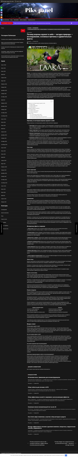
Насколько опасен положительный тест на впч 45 (42, 407)
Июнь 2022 (3, 192)
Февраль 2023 (4, 166)
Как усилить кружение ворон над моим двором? (39, 116)
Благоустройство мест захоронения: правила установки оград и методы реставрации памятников (12, 56)
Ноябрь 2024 (3, 109)
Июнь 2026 (3, 71)
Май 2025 (3, 99)
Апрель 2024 (3, 131)
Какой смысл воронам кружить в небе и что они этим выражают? (42, 117)
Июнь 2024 (3, 125)
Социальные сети (31, 19)
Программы (16, 19)
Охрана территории (33, 105)
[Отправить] (1, 20)
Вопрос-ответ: (31, 113)
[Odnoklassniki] (1, 17)
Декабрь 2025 (4, 90)
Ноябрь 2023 (3, 138)
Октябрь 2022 (4, 179)
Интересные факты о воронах (33, 108)
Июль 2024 (3, 122)
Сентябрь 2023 (4, 144)
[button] (51, 101)
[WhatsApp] (1, 7)
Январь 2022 (3, 201)
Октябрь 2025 (4, 96)
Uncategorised (29, 32)
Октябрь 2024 (4, 112)
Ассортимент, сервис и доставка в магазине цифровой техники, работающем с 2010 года (12, 52)
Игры (11, 19)
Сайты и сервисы (23, 19)
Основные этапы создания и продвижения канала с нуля (12, 39)
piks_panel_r (29, 41)
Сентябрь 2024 (4, 115)
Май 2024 (3, 128)
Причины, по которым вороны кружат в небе (36, 103)
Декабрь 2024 (4, 106)
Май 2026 (3, 74)
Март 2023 (3, 163)
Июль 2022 (3, 189)
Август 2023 (3, 147)
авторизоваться (47, 369)
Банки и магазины (5, 19)
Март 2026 (3, 80)
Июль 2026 (3, 68)
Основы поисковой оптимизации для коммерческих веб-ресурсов (12, 47)
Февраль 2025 (4, 103)
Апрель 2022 (3, 198)
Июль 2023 (3, 150)
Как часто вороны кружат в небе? (37, 115)
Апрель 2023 (3, 160)
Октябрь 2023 (4, 141)
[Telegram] (1, 10)
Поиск (2, 28)
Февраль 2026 (4, 84)
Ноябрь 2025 (3, 93)
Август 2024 (3, 119)
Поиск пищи (32, 104)
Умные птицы (32, 109)
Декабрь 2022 (4, 173)
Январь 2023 (3, 170)
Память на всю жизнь (34, 110)
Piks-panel (39, 10)
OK (65, 455)
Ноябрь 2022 (3, 176)
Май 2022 (3, 195)
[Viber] (1, 12)
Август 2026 (3, 64)
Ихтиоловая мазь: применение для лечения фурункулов (44, 377)
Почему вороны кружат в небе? (37, 114)
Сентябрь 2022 (4, 182)
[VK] (1, 15)
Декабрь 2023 (4, 135)
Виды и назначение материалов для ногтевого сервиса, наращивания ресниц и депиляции (12, 43)
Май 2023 (3, 157)
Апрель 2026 (3, 77)
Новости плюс (4, 219)
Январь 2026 (3, 87)
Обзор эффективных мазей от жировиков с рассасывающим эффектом (48, 397)
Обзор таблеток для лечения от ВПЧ (38, 387)
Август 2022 (3, 185)
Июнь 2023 (3, 154)
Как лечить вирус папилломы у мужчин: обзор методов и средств (47, 417)
